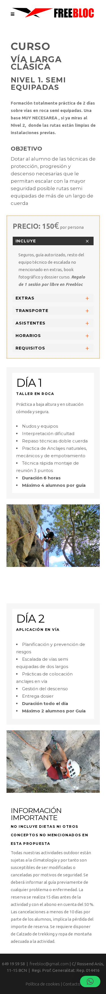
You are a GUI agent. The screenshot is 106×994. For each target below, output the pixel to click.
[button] (90, 981)
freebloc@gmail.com (49, 963)
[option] (53, 535)
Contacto (71, 983)
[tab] (53, 241)
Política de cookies (43, 983)
